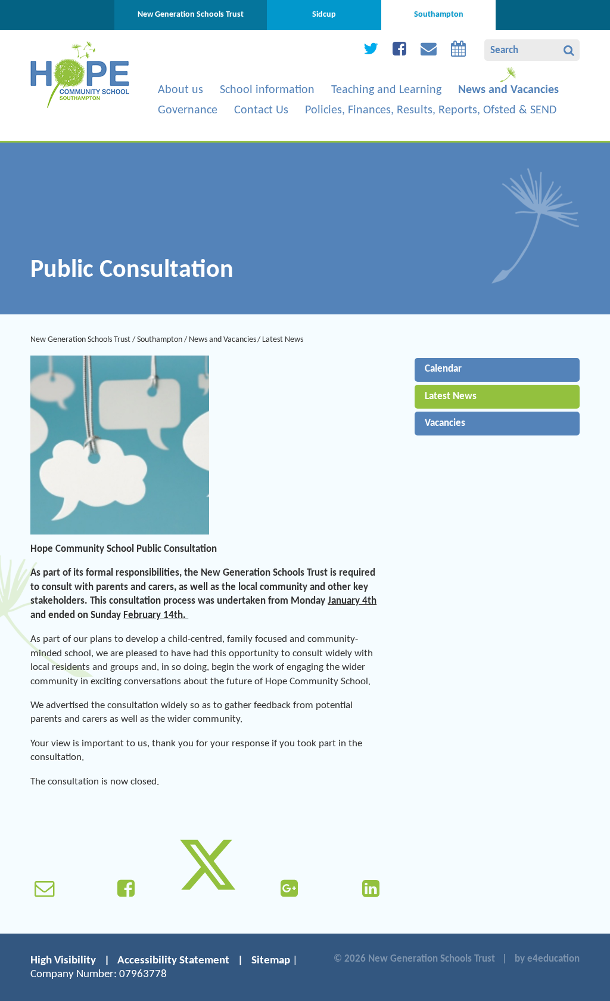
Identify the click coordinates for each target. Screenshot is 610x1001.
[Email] (429, 51)
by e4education (547, 959)
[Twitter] (370, 51)
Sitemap (270, 960)
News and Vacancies (222, 339)
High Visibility (63, 960)
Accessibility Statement (173, 960)
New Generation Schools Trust (80, 339)
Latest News (282, 339)
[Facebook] (399, 51)
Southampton (159, 339)
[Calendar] (458, 51)
